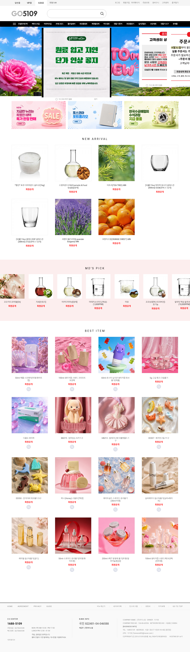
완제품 (175, 24)
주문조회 (146, 3)
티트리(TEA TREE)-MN (116, 185)
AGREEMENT (23, 606)
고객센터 (165, 3)
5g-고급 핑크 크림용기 (159, 378)
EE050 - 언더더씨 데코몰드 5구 (28, 498)
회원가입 (126, 3)
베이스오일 (36, 24)
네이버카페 (117, 606)
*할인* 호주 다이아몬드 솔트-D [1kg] (30, 185)
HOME (10, 606)
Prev (12, 61)
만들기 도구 (165, 24)
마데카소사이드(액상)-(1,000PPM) (98, 303)
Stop (113, 91)
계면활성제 (95, 24)
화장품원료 (83, 24)
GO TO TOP (178, 606)
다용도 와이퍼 (28, 438)
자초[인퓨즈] (41, 302)
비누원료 (106, 24)
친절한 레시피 (23, 24)
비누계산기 (101, 606)
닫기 (95, 99)
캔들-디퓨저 (118, 24)
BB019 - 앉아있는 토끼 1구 (72, 438)
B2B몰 (41, 3)
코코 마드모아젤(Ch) (12, 302)
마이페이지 (135, 3)
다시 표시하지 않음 (155, 85)
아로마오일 (47, 24)
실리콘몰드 (142, 24)
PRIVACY (37, 606)
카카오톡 (161, 606)
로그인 (117, 3)
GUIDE (49, 606)
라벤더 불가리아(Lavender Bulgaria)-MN (73, 240)
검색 (102, 13)
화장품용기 (130, 24)
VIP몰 (29, 3)
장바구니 (155, 3)
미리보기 (28, 389)
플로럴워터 (71, 24)
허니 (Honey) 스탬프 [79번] (72, 498)
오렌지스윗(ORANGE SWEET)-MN (116, 239)
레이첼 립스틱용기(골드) (29, 558)
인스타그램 (133, 606)
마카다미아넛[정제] (69, 302)
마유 (127, 302)
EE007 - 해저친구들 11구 (159, 438)
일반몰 (17, 3)
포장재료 (153, 24)
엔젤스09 (53, 3)
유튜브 (147, 606)
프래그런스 (59, 24)
